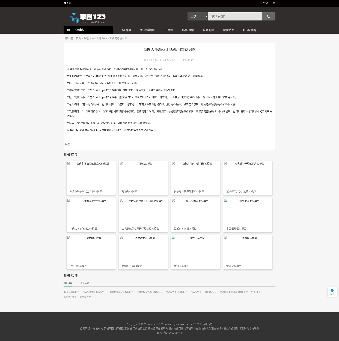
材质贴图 (228, 30)
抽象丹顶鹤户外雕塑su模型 (189, 191)
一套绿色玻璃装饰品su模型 (120, 292)
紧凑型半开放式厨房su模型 (241, 191)
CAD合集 (188, 30)
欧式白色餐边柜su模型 (176, 292)
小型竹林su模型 (78, 265)
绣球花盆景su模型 (132, 265)
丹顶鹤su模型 (129, 191)
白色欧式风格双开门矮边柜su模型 (140, 228)
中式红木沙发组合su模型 (83, 228)
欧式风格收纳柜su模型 (93, 292)
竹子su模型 (256, 292)
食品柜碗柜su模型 (236, 228)
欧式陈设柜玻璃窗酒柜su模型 (234, 292)
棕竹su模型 (85, 297)
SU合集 (168, 30)
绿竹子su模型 (181, 265)
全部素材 (79, 29)
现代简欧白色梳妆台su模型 (149, 292)
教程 (86, 38)
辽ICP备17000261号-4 (169, 332)
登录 (265, 2)
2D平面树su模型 (71, 292)
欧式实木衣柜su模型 (185, 228)
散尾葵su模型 (233, 265)
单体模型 (147, 30)
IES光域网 (249, 30)
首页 (67, 3)
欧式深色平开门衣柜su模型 (203, 292)
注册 (272, 2)
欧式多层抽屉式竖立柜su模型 (86, 191)
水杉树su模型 (70, 297)
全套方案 (208, 30)
